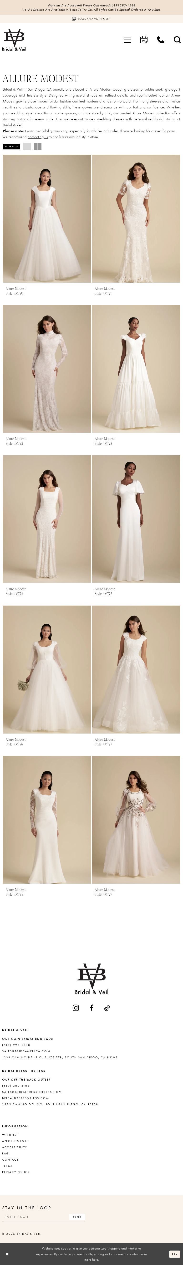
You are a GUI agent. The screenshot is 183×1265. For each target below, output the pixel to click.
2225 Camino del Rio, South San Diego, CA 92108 (50, 1104)
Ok (175, 1254)
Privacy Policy (16, 1172)
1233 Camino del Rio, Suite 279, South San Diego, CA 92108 (60, 1057)
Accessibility (14, 1147)
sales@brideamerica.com (26, 1051)
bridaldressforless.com (25, 1098)
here (95, 1259)
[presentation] (47, 219)
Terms (7, 1166)
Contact (10, 1160)
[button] (127, 40)
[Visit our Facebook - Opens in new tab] (92, 1008)
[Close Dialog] (7, 1254)
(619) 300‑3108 (16, 1086)
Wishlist (10, 1135)
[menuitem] (127, 40)
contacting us (38, 136)
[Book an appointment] (144, 40)
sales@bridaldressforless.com (32, 1092)
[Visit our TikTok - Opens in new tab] (107, 1008)
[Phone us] (160, 40)
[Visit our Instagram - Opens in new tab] (76, 1007)
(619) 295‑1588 (122, 5)
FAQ (5, 1153)
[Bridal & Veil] (14, 40)
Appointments (15, 1141)
